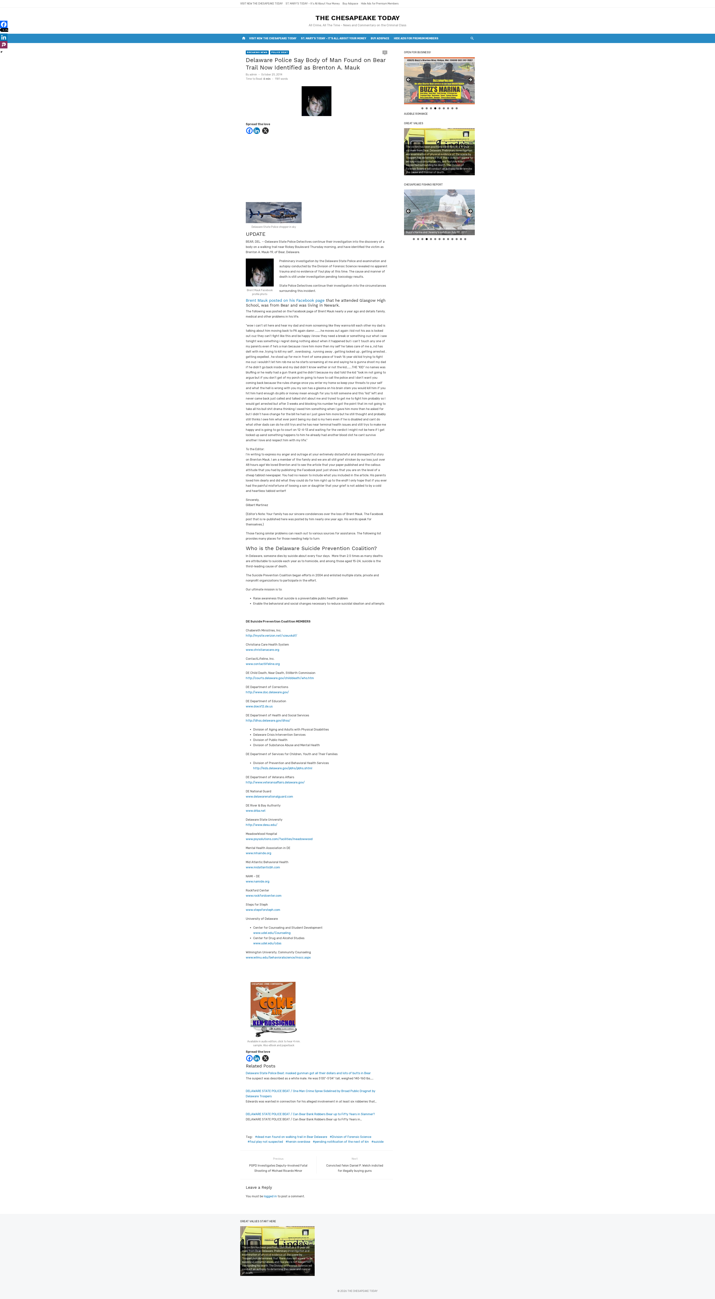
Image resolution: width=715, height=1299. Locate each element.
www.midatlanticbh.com (263, 867)
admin (253, 74)
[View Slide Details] (439, 80)
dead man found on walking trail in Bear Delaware (292, 1137)
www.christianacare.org (262, 650)
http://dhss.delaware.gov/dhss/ (268, 720)
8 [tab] (452, 108)
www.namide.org (257, 881)
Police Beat (279, 52)
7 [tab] (448, 108)
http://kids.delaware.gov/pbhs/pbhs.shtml (282, 768)
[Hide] (1, 51)
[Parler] (3, 44)
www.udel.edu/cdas (267, 943)
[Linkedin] (256, 130)
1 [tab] (422, 108)
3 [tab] (431, 108)
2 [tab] (427, 108)
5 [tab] (439, 108)
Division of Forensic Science (351, 1137)
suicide (379, 1141)
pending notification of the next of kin (342, 1141)
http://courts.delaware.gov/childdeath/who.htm (280, 678)
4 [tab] (435, 108)
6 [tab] (444, 108)
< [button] (408, 80)
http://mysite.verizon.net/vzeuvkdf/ (271, 635)
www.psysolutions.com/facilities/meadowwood (279, 839)
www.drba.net (256, 810)
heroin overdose (299, 1141)
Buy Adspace (350, 3)
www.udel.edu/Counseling (272, 933)
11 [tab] (457, 239)
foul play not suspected (266, 1141)
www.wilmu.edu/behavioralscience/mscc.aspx (278, 957)
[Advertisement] (316, 167)
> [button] (470, 80)
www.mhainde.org (258, 853)
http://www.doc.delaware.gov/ (267, 692)
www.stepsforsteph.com (263, 910)
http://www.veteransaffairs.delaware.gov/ (275, 782)
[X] (265, 130)
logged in (270, 1196)
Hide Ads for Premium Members (380, 3)
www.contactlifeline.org (263, 664)
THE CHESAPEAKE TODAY (357, 18)
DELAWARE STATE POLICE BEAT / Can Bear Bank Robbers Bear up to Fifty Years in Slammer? (310, 1114)
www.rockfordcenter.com (264, 895)
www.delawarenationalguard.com (269, 796)
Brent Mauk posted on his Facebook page (286, 300)
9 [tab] (457, 108)
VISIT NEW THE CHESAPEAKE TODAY (261, 3)
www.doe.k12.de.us (259, 706)
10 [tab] (452, 239)
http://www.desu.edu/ (261, 825)
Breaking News (257, 52)
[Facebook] (249, 130)
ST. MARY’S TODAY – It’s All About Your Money (313, 3)
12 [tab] (461, 239)
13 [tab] (465, 239)
